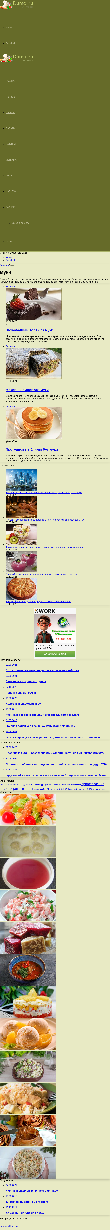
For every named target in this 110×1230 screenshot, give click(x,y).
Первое (10, 97)
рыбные (36, 789)
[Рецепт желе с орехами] (28, 953)
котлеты (35, 784)
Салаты (10, 128)
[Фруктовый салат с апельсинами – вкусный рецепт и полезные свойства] (21, 544)
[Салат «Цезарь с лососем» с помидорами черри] (28, 824)
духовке (26, 784)
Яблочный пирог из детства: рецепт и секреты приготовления (38, 601)
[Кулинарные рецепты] (16, 9)
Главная (4, 265)
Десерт (10, 175)
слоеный (73, 789)
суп (80, 789)
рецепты (26, 789)
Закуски (11, 144)
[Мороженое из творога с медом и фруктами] (28, 1049)
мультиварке (54, 784)
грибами (12, 784)
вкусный (4, 784)
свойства (55, 789)
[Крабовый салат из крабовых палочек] (28, 920)
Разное (10, 207)
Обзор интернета (20, 223)
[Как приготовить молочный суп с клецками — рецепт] (28, 856)
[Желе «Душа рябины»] (28, 888)
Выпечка (11, 160)
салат (45, 788)
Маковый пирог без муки (27, 390)
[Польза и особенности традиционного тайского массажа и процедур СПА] (21, 517)
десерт (20, 784)
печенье (63, 784)
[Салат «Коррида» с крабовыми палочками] (28, 1017)
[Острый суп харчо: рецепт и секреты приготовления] (28, 985)
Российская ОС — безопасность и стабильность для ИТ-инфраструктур (44, 492)
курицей (44, 784)
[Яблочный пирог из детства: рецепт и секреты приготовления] (21, 599)
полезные (76, 784)
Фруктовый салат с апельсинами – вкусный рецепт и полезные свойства (44, 547)
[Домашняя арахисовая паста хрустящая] (28, 1145)
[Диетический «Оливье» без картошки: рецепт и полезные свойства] (28, 1177)
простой (3, 789)
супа (84, 789)
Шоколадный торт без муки (29, 330)
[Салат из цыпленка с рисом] (28, 1113)
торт (97, 789)
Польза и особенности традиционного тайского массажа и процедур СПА (45, 520)
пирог (69, 784)
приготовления (92, 784)
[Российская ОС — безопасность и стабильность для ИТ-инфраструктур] (21, 490)
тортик (102, 789)
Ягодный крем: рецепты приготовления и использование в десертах (42, 574)
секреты (64, 788)
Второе (10, 112)
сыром (90, 789)
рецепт (13, 788)
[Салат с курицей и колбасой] (28, 1081)
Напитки (11, 191)
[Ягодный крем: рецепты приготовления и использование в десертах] (21, 571)
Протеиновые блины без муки (32, 449)
